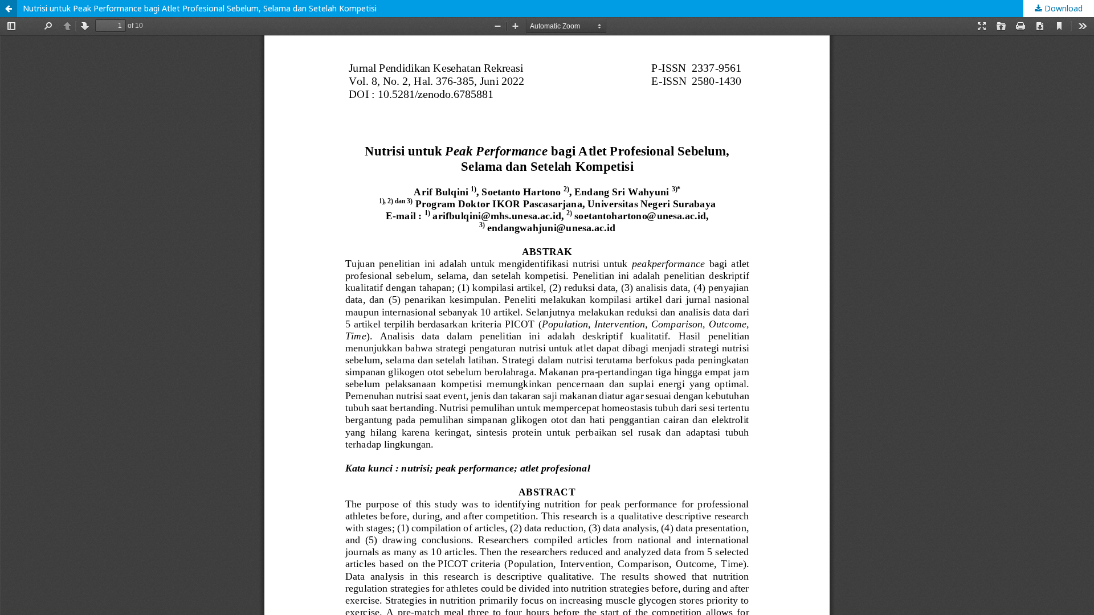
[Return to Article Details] (8, 8)
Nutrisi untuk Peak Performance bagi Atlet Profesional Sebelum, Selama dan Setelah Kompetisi (200, 8)
